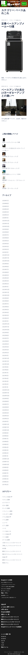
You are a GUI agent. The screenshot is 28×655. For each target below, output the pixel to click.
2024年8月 (5, 266)
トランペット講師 (7, 511)
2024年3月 (5, 281)
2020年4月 (5, 413)
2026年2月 (5, 215)
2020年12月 (5, 390)
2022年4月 (5, 347)
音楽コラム (5, 563)
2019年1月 (5, 456)
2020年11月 (5, 393)
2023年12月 (5, 289)
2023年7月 (5, 304)
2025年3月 (5, 246)
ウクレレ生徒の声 (7, 497)
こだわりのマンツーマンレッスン (8, 584)
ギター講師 (5, 505)
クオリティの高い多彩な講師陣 (7, 586)
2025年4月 (5, 243)
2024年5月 (5, 275)
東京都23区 (3, 636)
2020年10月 (5, 395)
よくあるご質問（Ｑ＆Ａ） (8, 607)
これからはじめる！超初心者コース (8, 597)
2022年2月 (5, 352)
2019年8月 (5, 436)
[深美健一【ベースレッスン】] (3, 185)
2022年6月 (5, 341)
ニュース (4, 522)
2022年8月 (5, 335)
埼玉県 (2, 645)
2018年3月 (5, 479)
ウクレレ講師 (6, 499)
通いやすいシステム (5, 590)
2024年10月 (5, 261)
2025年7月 (5, 235)
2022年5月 (5, 344)
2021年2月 (5, 384)
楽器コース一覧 (5, 614)
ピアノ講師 (5, 525)
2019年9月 (5, 433)
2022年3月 (5, 349)
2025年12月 (5, 220)
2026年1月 (5, 218)
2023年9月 (5, 298)
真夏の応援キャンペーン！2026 (11, 174)
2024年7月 (5, 269)
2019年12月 (5, 424)
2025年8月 (5, 232)
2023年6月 (5, 306)
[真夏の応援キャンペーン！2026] (3, 171)
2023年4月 (5, 312)
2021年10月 (5, 364)
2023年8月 (5, 301)
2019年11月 (5, 427)
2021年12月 (5, 358)
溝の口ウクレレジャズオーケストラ (12, 554)
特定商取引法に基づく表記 (19, 652)
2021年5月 (5, 375)
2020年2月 (5, 418)
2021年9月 (5, 367)
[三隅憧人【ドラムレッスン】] (3, 159)
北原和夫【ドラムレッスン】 (10, 156)
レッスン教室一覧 (5, 634)
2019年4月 (5, 447)
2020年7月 (5, 404)
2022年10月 (5, 329)
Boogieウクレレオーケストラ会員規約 (11, 627)
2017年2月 (5, 484)
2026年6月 (5, 203)
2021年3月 (5, 381)
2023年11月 (5, 292)
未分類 (4, 548)
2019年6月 (5, 441)
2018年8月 (5, 470)
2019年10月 (5, 430)
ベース (11, 20)
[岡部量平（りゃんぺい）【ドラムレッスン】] (3, 177)
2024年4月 (5, 278)
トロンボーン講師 (7, 514)
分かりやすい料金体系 (5, 588)
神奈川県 (3, 640)
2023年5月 (5, 309)
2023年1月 (5, 321)
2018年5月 (5, 476)
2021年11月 (5, 361)
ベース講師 (5, 537)
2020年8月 (5, 401)
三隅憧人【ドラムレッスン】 (10, 162)
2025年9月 (5, 229)
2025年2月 (5, 249)
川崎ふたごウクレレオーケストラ (11, 545)
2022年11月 (5, 327)
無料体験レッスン (5, 595)
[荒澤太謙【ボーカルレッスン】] (3, 165)
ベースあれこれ (17, 20)
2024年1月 (5, 286)
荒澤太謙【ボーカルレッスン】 (11, 168)
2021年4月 (5, 378)
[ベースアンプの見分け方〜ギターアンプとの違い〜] (14, 107)
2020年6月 (5, 407)
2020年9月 (5, 398)
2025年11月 (5, 223)
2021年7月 (5, 372)
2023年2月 (5, 318)
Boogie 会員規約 (5, 612)
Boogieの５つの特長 (6, 580)
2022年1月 (5, 355)
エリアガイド (6, 502)
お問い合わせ (4, 609)
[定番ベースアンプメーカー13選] (14, 52)
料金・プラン (4, 593)
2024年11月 (5, 258)
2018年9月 (5, 467)
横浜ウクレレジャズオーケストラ (11, 551)
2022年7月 (5, 338)
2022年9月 (5, 332)
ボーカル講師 (6, 540)
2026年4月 (5, 209)
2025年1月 (5, 252)
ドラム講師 (5, 519)
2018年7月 (5, 473)
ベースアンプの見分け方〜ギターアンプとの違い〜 (12, 92)
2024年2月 (5, 284)
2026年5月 (5, 206)
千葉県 (2, 642)
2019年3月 (5, 450)
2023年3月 (5, 315)
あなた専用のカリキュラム (6, 582)
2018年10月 (5, 464)
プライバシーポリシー (8, 652)
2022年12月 (5, 324)
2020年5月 (5, 410)
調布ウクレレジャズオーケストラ (11, 560)
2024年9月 (5, 263)
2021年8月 (5, 370)
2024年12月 (5, 255)
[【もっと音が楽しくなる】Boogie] (10, 3)
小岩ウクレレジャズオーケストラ (11, 542)
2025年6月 (5, 238)
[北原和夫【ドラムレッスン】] (3, 153)
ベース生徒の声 (6, 534)
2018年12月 (5, 459)
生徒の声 (4, 557)
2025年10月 (5, 226)
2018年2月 (5, 482)
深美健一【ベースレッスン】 (10, 188)
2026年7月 (5, 200)
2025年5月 (5, 240)
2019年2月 (5, 453)
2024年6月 (5, 272)
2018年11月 (5, 461)
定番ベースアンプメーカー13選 (12, 25)
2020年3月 (5, 415)
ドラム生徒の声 (6, 517)
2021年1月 (5, 387)
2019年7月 (5, 438)
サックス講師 (6, 508)
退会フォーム (4, 647)
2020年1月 (5, 421)
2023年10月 (5, 295)
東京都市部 (3, 638)
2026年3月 (5, 212)
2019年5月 (5, 444)
